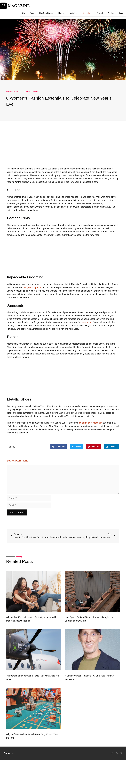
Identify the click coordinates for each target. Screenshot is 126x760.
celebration (86, 322)
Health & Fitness (46, 13)
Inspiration (73, 13)
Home (61, 13)
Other (121, 13)
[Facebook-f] (112, 753)
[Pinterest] (117, 753)
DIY (23, 13)
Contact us (9, 753)
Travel (100, 13)
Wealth (111, 13)
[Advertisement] (63, 150)
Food (32, 13)
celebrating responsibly (90, 423)
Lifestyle (86, 13)
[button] (58, 446)
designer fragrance (32, 287)
